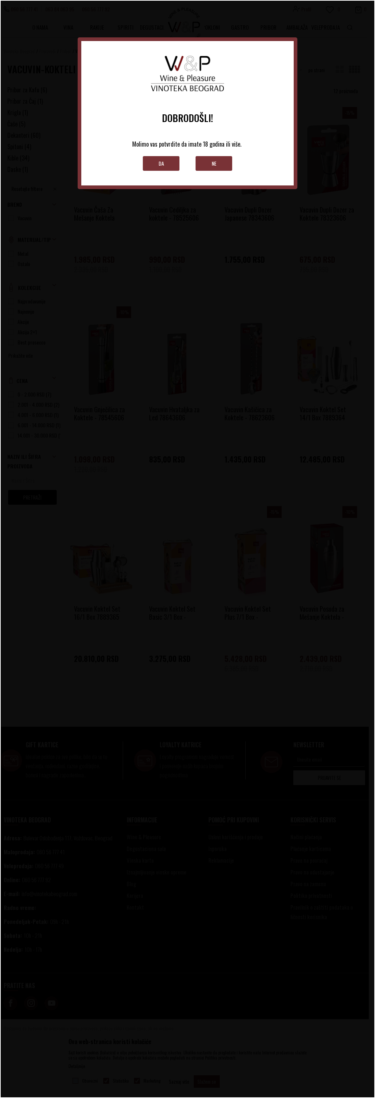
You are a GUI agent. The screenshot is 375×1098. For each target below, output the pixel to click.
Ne (214, 163)
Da (161, 163)
